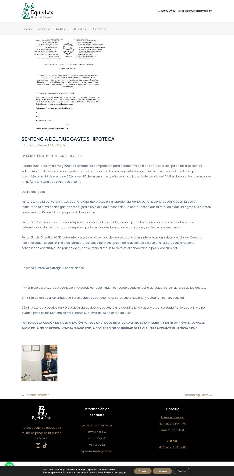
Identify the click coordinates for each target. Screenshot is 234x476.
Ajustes (182, 470)
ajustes (122, 472)
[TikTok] (45, 445)
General (43, 145)
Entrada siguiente (198, 395)
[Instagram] (38, 445)
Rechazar (162, 470)
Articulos (30, 145)
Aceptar (143, 470)
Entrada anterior (35, 395)
